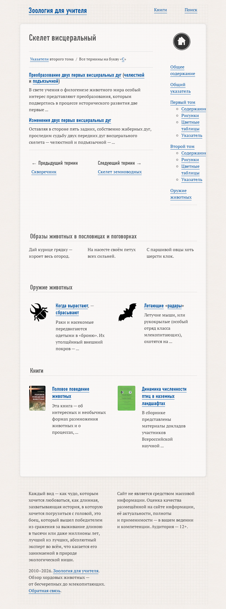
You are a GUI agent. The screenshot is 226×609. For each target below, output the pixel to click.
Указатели (39, 59)
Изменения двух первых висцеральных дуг (70, 120)
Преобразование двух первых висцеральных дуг (75, 75)
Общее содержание (182, 70)
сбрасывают (67, 313)
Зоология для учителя (58, 10)
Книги (160, 10)
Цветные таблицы (190, 125)
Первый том (182, 102)
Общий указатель (180, 87)
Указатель (191, 135)
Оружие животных (181, 193)
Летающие (154, 306)
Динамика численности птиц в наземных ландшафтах (164, 396)
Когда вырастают (72, 306)
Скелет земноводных (120, 172)
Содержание (194, 109)
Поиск (191, 10)
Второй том (182, 146)
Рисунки (190, 115)
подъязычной (45, 81)
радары (175, 306)
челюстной (134, 75)
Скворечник (44, 172)
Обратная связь (44, 590)
